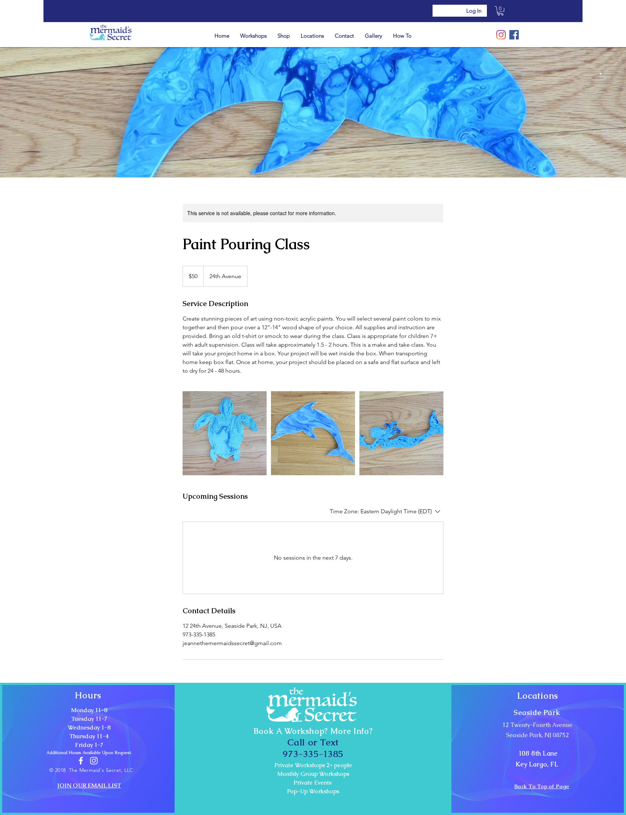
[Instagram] (501, 34)
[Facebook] (514, 34)
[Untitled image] (225, 433)
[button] (500, 11)
